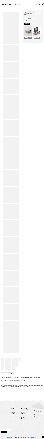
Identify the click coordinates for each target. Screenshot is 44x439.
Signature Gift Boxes (28, 38)
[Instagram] (34, 4)
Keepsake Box (37, 37)
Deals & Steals (13, 414)
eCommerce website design (26, 435)
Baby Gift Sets (13, 412)
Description (4, 373)
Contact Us (22, 417)
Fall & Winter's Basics (13, 409)
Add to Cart (27, 23)
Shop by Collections (13, 407)
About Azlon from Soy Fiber (25, 409)
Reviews (11, 373)
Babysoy (14, 435)
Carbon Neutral (23, 413)
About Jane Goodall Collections (25, 414)
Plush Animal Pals (13, 413)
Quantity (25, 19)
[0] (42, 4)
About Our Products (24, 408)
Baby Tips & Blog (23, 418)
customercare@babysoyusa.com (7, 4)
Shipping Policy (23, 412)
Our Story (22, 407)
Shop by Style (12, 408)
